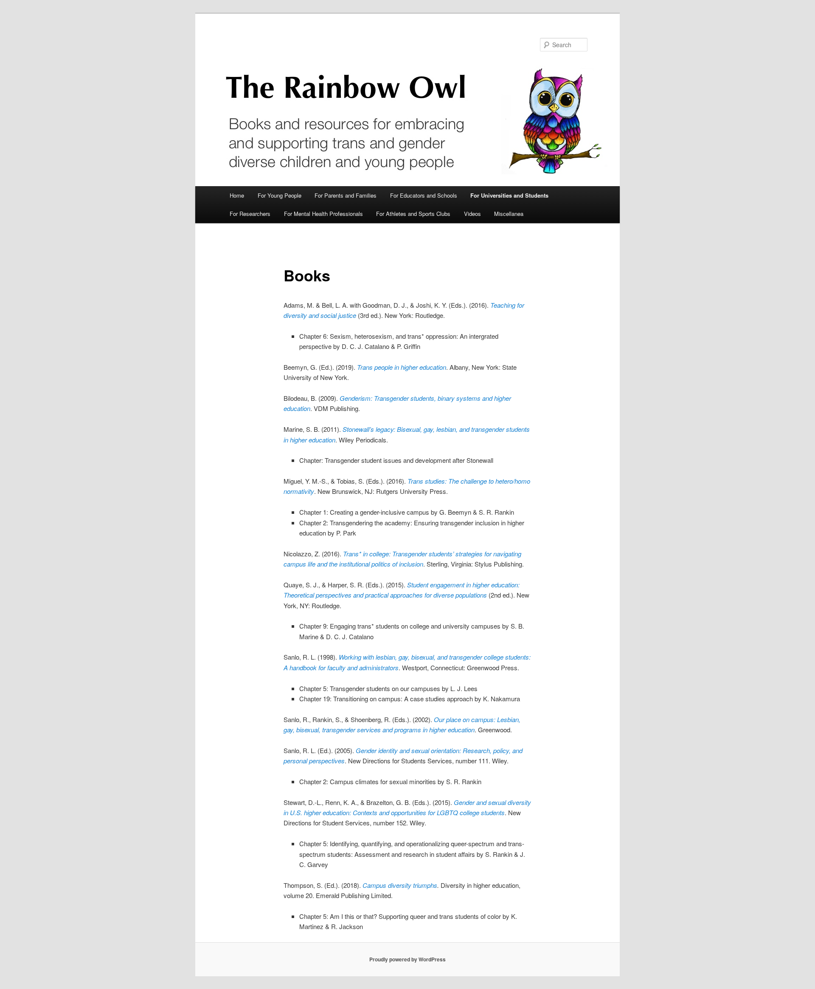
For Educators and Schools (423, 195)
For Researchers (250, 214)
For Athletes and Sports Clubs (413, 214)
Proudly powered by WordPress (407, 959)
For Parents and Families (346, 195)
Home (237, 195)
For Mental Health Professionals (323, 214)
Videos (472, 214)
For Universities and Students (509, 195)
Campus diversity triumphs (400, 885)
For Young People (279, 195)
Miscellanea (508, 214)
